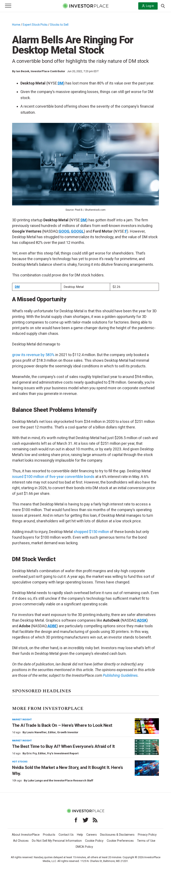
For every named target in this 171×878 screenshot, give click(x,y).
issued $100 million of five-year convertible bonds (53, 476)
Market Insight (22, 719)
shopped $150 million (91, 531)
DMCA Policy (84, 847)
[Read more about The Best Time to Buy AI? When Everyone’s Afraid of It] (147, 747)
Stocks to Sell (59, 24)
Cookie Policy (94, 841)
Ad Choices (21, 841)
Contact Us (66, 834)
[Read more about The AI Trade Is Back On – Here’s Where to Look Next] (147, 726)
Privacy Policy (147, 834)
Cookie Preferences (120, 841)
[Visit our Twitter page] (85, 820)
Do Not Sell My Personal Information (57, 841)
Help (80, 834)
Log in (150, 6)
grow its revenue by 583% (33, 355)
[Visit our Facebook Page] (76, 820)
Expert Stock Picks (35, 24)
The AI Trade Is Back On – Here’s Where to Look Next (62, 725)
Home (16, 24)
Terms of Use (146, 841)
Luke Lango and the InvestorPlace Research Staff (60, 780)
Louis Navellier (36, 732)
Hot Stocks (20, 761)
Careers (91, 834)
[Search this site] (163, 5)
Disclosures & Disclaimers (117, 834)
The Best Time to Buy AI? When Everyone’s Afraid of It (63, 746)
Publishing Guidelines (120, 675)
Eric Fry (31, 753)
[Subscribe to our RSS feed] (95, 820)
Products (49, 834)
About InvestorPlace (26, 834)
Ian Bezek (22, 71)
